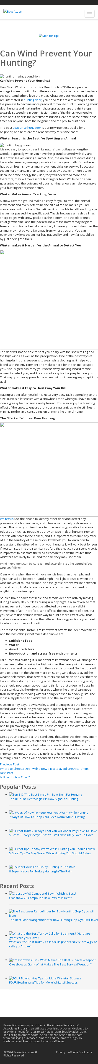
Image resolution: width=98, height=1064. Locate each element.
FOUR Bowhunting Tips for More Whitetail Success (43, 982)
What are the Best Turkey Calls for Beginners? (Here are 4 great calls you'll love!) (53, 944)
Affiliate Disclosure (80, 1052)
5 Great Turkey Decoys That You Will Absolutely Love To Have (51, 835)
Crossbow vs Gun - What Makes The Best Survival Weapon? (50, 964)
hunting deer (32, 100)
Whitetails (7, 519)
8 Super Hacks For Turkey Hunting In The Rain (40, 871)
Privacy (60, 1052)
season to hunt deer (27, 128)
